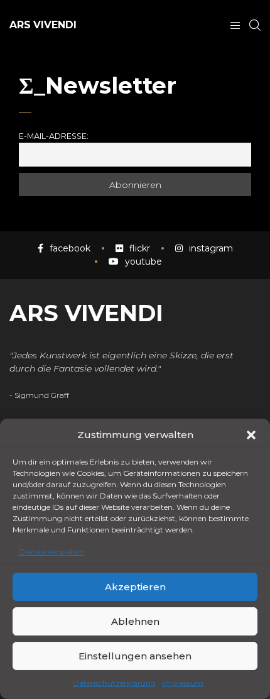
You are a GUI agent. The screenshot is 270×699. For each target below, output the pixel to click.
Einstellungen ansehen (135, 656)
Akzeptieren (135, 587)
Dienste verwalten (51, 551)
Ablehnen (135, 621)
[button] (251, 435)
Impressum (182, 683)
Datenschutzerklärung (114, 683)
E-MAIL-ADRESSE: (54, 136)
